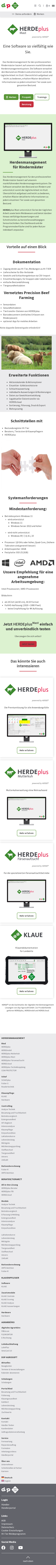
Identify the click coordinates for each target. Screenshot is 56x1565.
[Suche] (40, 5)
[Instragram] (12, 1548)
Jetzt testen (28, 644)
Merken (40, 14)
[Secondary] (43, 5)
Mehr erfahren (27, 750)
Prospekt (26, 97)
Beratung (26, 104)
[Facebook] (3, 1548)
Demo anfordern (23, 14)
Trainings (42, 97)
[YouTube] (20, 1548)
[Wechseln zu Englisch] (53, 5)
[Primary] (35, 5)
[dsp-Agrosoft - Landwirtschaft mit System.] (10, 8)
